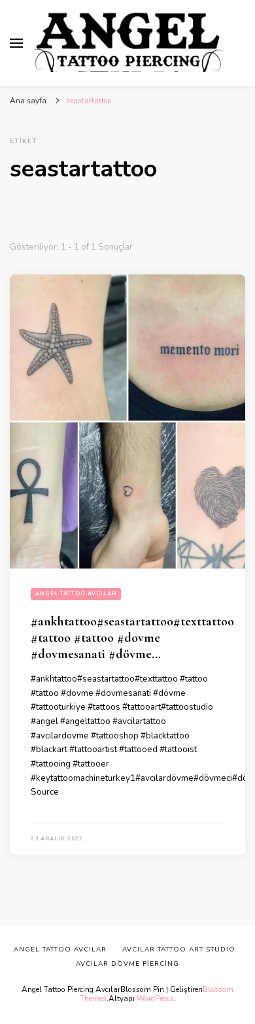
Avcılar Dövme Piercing (127, 963)
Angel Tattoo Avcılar (75, 593)
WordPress (155, 998)
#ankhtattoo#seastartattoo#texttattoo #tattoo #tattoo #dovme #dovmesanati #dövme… (132, 638)
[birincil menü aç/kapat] (16, 43)
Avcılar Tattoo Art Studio (178, 949)
